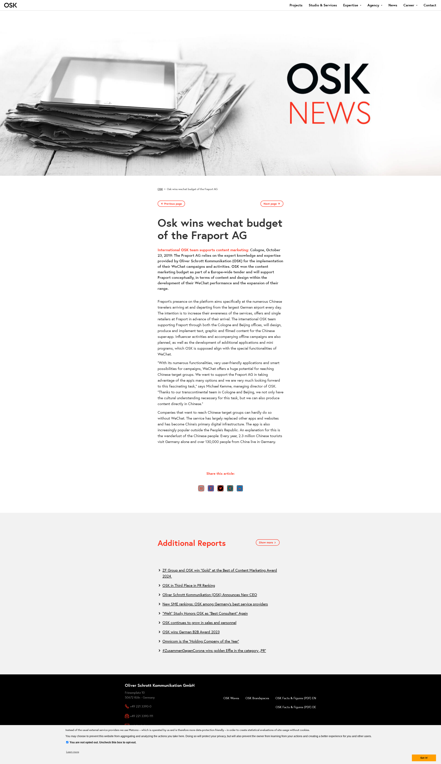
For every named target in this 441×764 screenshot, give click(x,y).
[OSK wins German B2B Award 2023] (220, 632)
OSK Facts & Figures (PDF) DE (296, 707)
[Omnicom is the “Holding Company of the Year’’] (220, 641)
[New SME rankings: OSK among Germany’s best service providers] (220, 604)
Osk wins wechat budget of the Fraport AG (192, 189)
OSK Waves (231, 698)
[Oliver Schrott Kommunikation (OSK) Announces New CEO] (220, 595)
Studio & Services (323, 5)
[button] (201, 488)
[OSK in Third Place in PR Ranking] (220, 585)
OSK (160, 189)
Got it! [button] (424, 757)
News (392, 5)
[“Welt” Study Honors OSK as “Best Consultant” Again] (220, 613)
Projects (296, 5)
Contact (430, 5)
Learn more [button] (72, 751)
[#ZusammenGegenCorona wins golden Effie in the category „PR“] (220, 650)
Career (408, 5)
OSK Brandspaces (257, 698)
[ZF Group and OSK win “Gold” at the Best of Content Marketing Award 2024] (220, 573)
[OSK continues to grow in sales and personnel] (220, 622)
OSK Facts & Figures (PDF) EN (295, 698)
